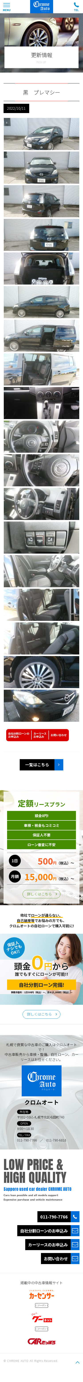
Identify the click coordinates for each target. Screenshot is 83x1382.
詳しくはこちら (39, 894)
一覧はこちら (37, 764)
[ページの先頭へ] (77, 1362)
